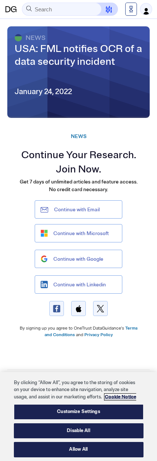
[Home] (10, 9)
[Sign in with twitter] (100, 308)
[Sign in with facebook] (56, 308)
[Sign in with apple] (78, 308)
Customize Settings (78, 411)
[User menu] (146, 9)
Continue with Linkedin (79, 285)
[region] (78, 416)
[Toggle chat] (104, 9)
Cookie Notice (120, 397)
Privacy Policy (98, 335)
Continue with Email (77, 210)
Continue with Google (78, 259)
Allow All (78, 449)
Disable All (78, 431)
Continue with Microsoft (81, 233)
